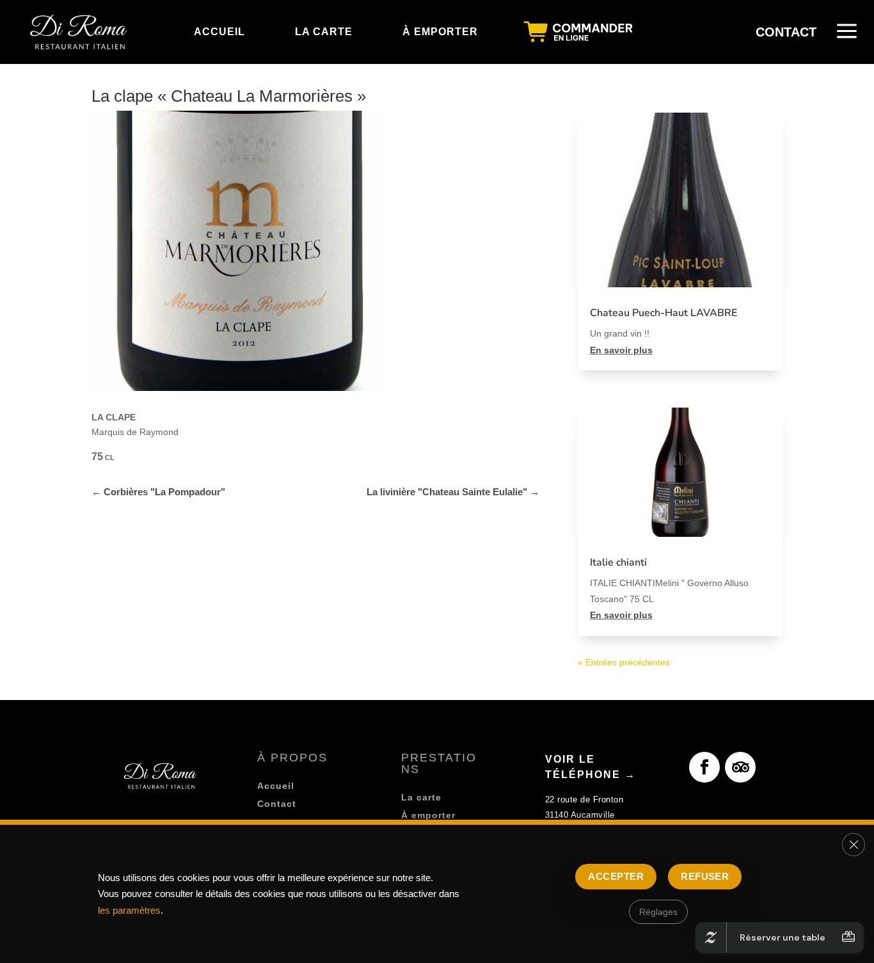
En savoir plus (621, 350)
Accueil (275, 786)
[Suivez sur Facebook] (704, 767)
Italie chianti (618, 562)
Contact (276, 804)
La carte (421, 797)
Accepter (616, 876)
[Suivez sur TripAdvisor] (740, 767)
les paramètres (129, 910)
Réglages (658, 912)
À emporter (428, 815)
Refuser (705, 876)
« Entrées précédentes (624, 662)
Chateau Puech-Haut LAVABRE (663, 313)
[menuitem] (80, 32)
